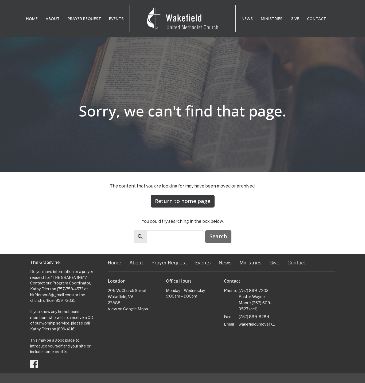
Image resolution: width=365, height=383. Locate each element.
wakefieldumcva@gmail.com (258, 324)
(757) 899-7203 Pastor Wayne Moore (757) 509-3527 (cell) (255, 300)
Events (116, 18)
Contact (316, 18)
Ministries (271, 18)
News (247, 18)
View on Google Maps (128, 309)
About (53, 18)
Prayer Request (84, 18)
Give (294, 18)
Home (32, 18)
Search (218, 236)
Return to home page (182, 201)
